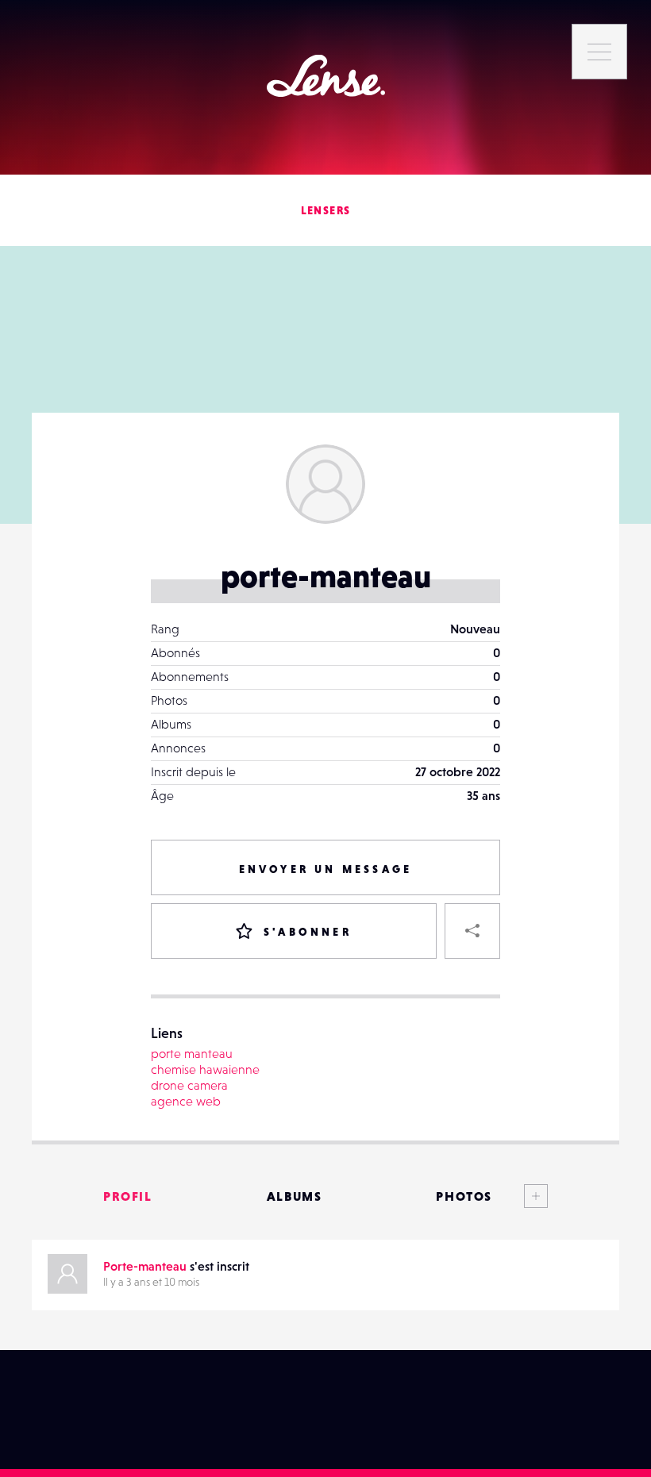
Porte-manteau (145, 1266)
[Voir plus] (520, 1196)
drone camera (189, 1085)
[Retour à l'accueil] (326, 76)
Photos (464, 1196)
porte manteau (192, 1053)
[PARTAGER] (472, 931)
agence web (186, 1101)
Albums (294, 1196)
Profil (127, 1196)
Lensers (326, 210)
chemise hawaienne (205, 1069)
